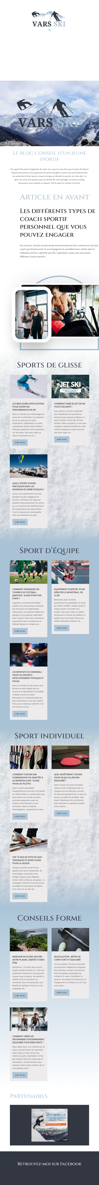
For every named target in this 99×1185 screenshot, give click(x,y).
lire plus (20, 442)
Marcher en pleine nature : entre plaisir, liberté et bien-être (28, 959)
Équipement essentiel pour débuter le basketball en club (69, 592)
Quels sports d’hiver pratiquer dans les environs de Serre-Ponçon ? (28, 486)
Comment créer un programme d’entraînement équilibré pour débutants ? (28, 1039)
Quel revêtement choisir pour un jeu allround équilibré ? (68, 777)
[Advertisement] (49, 61)
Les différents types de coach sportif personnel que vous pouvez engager (58, 223)
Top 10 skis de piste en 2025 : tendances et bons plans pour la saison (27, 860)
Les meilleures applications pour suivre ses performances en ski (28, 406)
